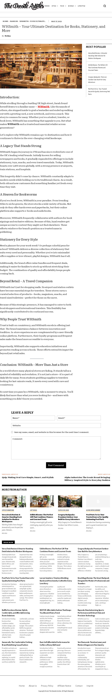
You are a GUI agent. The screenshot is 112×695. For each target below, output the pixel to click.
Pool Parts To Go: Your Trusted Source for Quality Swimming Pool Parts (99, 91)
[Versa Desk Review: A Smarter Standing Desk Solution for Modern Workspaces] (14, 501)
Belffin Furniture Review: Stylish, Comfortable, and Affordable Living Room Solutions (16, 612)
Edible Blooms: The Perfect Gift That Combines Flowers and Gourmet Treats (97, 67)
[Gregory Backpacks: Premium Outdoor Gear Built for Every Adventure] (70, 501)
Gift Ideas (33, 510)
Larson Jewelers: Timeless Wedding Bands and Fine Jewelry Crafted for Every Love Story (56, 580)
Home (5, 21)
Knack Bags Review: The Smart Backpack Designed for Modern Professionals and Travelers (94, 580)
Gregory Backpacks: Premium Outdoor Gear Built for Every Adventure (97, 79)
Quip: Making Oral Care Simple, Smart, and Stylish (28, 477)
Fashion (14, 21)
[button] (104, 6)
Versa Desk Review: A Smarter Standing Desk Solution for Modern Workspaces (97, 55)
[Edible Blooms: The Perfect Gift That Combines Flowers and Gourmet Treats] (42, 501)
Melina (8, 36)
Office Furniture (8, 510)
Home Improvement (93, 510)
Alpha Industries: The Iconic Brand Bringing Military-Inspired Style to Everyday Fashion (87, 478)
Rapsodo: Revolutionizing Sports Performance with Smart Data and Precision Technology (91, 612)
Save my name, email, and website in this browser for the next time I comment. (51, 432)
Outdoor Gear (63, 510)
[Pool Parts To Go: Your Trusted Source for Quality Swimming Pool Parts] (98, 501)
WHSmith (43, 106)
